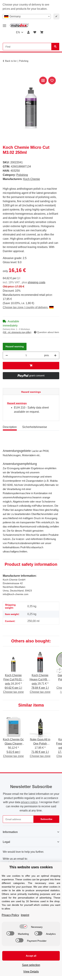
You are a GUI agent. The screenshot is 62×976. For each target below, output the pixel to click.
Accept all (31, 955)
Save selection (31, 965)
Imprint (25, 915)
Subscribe (46, 819)
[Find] (55, 46)
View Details (31, 971)
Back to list (11, 61)
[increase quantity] (55, 355)
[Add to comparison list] (43, 80)
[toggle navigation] (4, 24)
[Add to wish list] (52, 80)
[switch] (23, 926)
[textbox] (27, 16)
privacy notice (29, 802)
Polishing (22, 174)
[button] (28, 32)
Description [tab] (10, 426)
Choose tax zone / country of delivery (25, 307)
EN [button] (18, 32)
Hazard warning (15, 346)
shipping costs (36, 282)
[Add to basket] (5, 72)
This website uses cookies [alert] (31, 867)
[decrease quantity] (7, 355)
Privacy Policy (10, 915)
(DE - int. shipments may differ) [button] (17, 332)
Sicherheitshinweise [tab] (34, 426)
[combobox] (27, 16)
